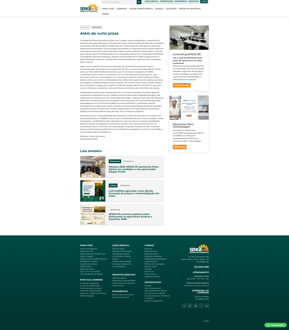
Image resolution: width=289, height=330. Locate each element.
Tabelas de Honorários (121, 261)
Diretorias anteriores (153, 256)
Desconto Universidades (90, 291)
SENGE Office (86, 266)
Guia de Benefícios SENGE (91, 274)
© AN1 (206, 321)
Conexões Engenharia (89, 283)
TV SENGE (148, 298)
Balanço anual (150, 266)
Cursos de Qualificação (90, 286)
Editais (115, 259)
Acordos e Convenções (122, 251)
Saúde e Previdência (88, 249)
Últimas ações (118, 249)
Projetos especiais (190, 9)
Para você (108, 9)
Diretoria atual (150, 251)
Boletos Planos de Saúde (123, 295)
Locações (171, 9)
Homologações (119, 266)
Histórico (148, 249)
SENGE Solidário (119, 278)
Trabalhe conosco (152, 277)
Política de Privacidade (154, 264)
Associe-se (149, 271)
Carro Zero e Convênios (90, 271)
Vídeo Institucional (152, 288)
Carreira (121, 9)
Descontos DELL (87, 269)
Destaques (115, 161)
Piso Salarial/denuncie (121, 264)
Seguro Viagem (86, 256)
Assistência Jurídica (88, 264)
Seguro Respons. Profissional (92, 254)
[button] (275, 325)
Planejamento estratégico (155, 259)
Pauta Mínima (118, 286)
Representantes (151, 254)
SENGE (105, 14)
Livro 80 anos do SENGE (154, 293)
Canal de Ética (150, 261)
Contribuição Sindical (121, 256)
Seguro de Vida (86, 251)
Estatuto (148, 269)
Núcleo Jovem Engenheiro (123, 283)
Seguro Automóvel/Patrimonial (93, 259)
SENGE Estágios (87, 296)
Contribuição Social (120, 254)
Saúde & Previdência (141, 9)
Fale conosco (150, 274)
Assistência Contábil (89, 261)
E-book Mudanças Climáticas (157, 296)
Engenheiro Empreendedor (124, 280)
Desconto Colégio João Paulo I (93, 293)
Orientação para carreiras (91, 288)
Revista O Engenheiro (153, 301)
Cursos (159, 9)
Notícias (147, 286)
